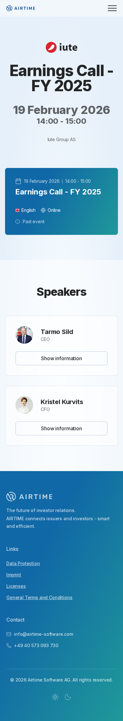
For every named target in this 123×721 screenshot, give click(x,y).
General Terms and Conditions (39, 597)
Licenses (16, 586)
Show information (61, 358)
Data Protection (23, 563)
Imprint (13, 574)
